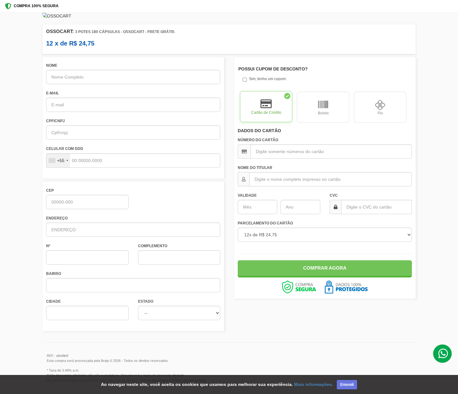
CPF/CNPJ (55, 121)
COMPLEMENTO (152, 246)
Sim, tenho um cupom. (268, 79)
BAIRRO (53, 273)
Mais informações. (313, 384)
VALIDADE (247, 195)
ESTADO (145, 301)
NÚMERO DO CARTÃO (258, 140)
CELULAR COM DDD (64, 149)
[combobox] (58, 160)
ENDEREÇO (57, 218)
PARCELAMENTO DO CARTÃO (265, 223)
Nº (48, 246)
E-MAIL (52, 93)
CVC (334, 195)
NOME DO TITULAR (255, 168)
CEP (50, 190)
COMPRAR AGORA (324, 268)
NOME (51, 65)
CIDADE (53, 301)
